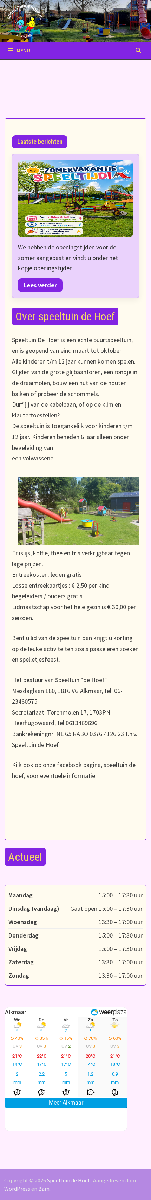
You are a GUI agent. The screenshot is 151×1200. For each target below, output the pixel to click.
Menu (23, 50)
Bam (44, 1188)
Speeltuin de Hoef (68, 1180)
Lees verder (40, 285)
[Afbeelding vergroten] (75, 198)
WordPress (17, 1188)
